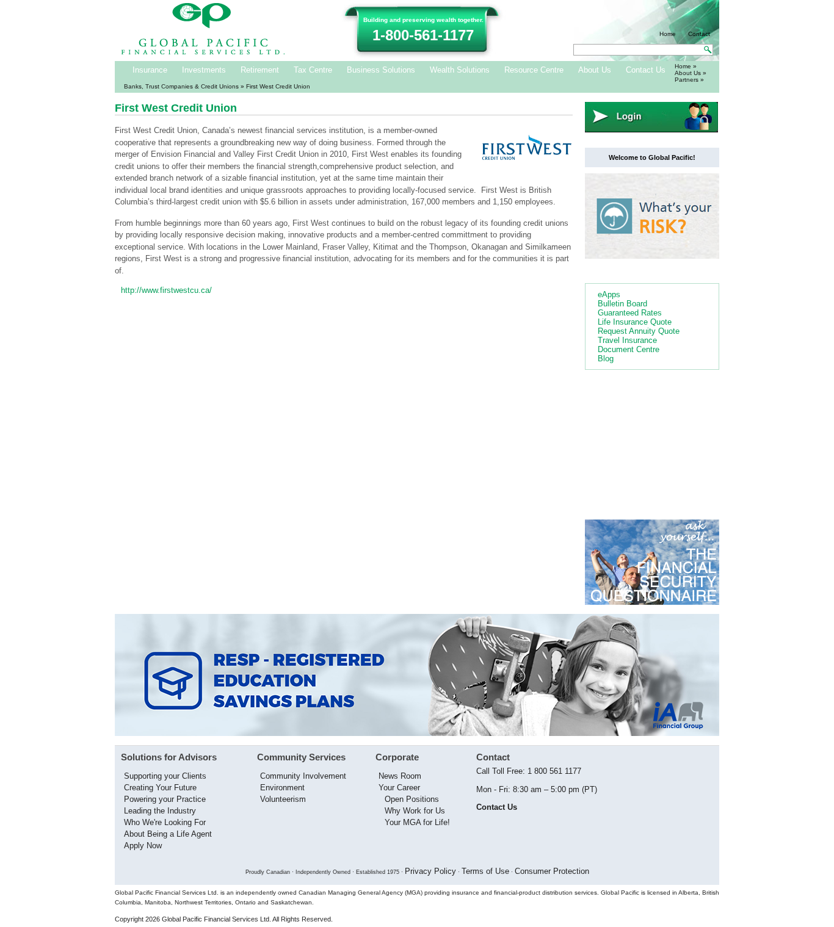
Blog (606, 358)
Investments (204, 69)
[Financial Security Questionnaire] (652, 602)
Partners (686, 79)
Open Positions (412, 799)
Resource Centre (534, 69)
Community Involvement (303, 776)
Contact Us (645, 69)
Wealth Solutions (460, 69)
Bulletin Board (622, 303)
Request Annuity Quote (639, 331)
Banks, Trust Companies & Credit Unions (181, 86)
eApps (609, 294)
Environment (282, 787)
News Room (400, 776)
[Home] (203, 52)
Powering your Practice (165, 799)
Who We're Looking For (165, 822)
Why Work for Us (415, 810)
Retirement (260, 69)
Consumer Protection (552, 871)
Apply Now (143, 845)
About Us (594, 69)
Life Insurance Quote (635, 321)
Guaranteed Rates (630, 312)
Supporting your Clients (165, 776)
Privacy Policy (430, 871)
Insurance (149, 69)
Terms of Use (485, 871)
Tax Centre (313, 69)
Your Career (399, 787)
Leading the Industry (160, 810)
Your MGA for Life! (417, 822)
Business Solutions (381, 69)
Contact (699, 34)
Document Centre (628, 349)
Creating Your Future (160, 787)
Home (667, 34)
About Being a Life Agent (168, 834)
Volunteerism (283, 799)
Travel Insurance (627, 340)
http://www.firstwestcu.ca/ (166, 290)
